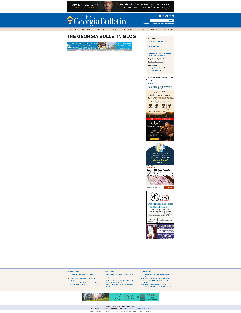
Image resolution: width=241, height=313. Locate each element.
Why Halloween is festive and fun (159, 44)
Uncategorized (153, 70)
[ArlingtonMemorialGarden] (120, 300)
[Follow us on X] (163, 16)
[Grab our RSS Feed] (173, 16)
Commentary (86, 29)
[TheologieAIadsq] (160, 117)
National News (73, 271)
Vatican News (146, 271)
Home (91, 311)
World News (109, 271)
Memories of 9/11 (154, 46)
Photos (141, 29)
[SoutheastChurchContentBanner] (99, 51)
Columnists (115, 311)
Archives (154, 29)
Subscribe (132, 311)
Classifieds (113, 29)
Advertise (141, 311)
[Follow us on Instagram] (166, 16)
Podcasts (100, 29)
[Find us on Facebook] (160, 16)
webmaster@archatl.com (144, 308)
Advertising (127, 29)
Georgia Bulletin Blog (155, 68)
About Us (98, 311)
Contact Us (168, 29)
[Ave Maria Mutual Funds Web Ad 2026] (120, 11)
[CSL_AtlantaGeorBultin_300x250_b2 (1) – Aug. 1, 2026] (160, 141)
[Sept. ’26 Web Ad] (160, 164)
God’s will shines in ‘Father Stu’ (158, 41)
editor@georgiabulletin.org (130, 308)
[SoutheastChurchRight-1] (160, 238)
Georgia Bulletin (96, 20)
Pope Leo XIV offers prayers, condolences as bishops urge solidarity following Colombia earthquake (119, 276)
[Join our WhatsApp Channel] (170, 16)
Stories (73, 29)
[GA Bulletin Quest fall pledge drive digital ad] (160, 223)
